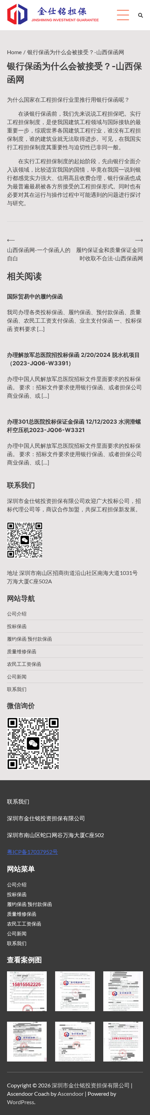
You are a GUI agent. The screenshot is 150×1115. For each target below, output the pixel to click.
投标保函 (17, 626)
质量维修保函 (21, 651)
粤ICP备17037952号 (32, 851)
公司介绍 (17, 614)
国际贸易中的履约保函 (35, 296)
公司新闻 (17, 676)
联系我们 (17, 689)
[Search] (140, 15)
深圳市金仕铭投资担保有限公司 (91, 1085)
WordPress (20, 1102)
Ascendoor (71, 1093)
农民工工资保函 (24, 664)
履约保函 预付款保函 (29, 639)
